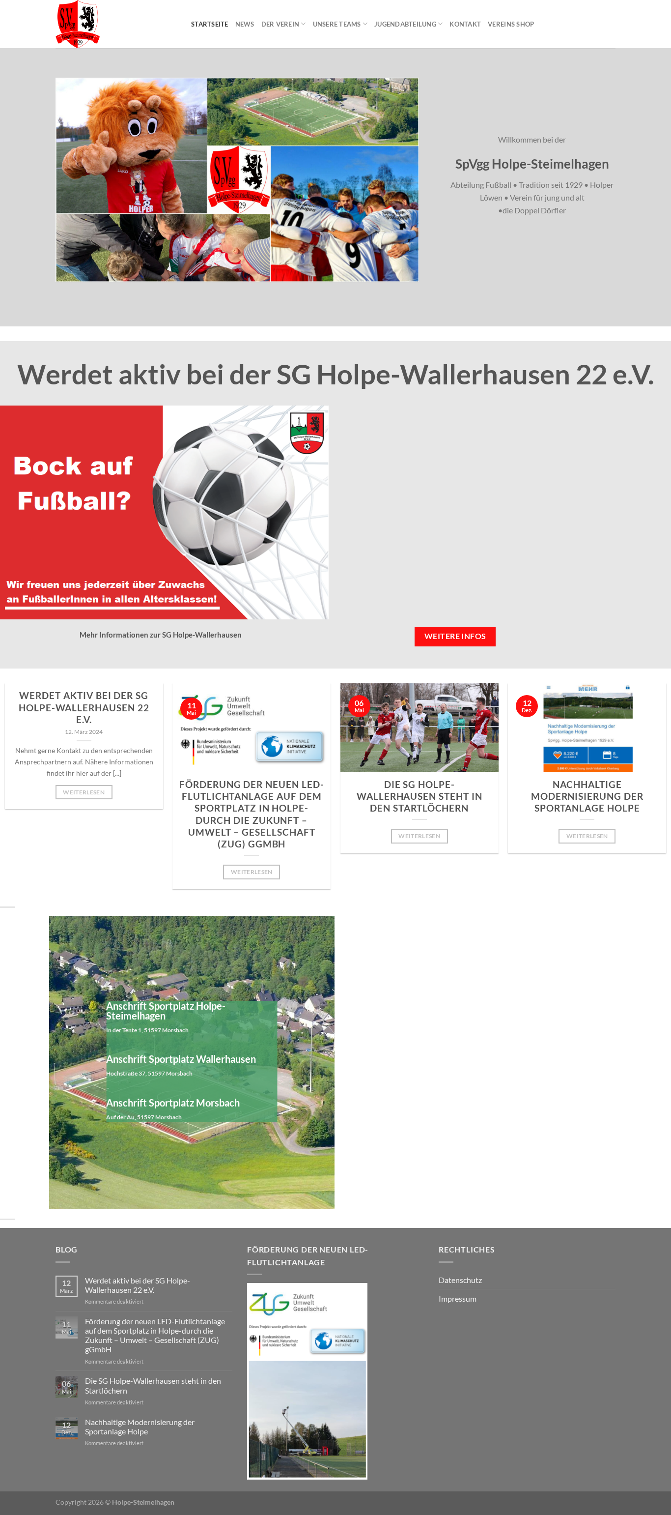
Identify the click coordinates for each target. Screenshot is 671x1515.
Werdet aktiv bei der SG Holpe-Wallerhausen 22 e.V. (84, 707)
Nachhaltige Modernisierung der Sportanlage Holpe (587, 796)
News (244, 24)
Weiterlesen (84, 792)
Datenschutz (460, 1279)
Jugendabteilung (405, 24)
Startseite (209, 24)
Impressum (457, 1298)
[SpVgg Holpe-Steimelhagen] (116, 24)
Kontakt (465, 24)
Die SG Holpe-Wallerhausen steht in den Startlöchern (419, 796)
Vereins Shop (511, 24)
